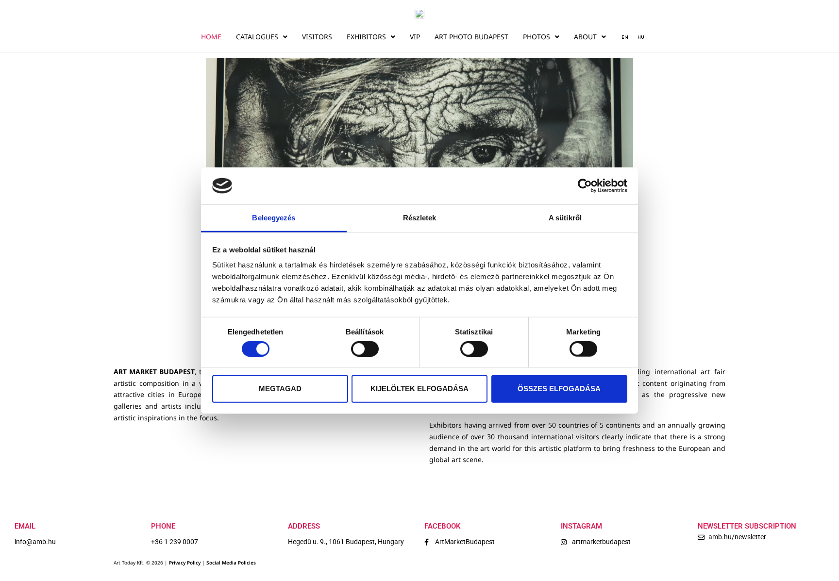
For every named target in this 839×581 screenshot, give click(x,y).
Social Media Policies (231, 562)
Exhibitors (366, 36)
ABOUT (585, 36)
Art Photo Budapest (471, 36)
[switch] (365, 348)
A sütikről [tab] (565, 218)
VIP (415, 36)
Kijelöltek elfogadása (419, 388)
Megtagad (280, 388)
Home (211, 36)
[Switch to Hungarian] (637, 37)
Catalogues (257, 36)
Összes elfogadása (559, 388)
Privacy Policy (185, 562)
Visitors (317, 36)
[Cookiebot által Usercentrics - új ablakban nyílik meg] (584, 186)
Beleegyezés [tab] (273, 218)
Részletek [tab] (419, 218)
